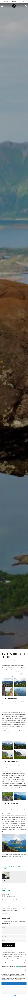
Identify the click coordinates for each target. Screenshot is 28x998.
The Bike (23, 1)
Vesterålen (10, 856)
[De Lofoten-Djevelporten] (8, 682)
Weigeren (14, 988)
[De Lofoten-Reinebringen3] (8, 796)
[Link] (14, 6)
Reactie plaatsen (6, 890)
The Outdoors (5, 1)
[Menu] (2, 6)
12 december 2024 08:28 (10, 896)
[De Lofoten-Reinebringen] (20, 796)
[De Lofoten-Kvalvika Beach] (8, 745)
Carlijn (13, 660)
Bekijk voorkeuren (14, 992)
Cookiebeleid (13, 995)
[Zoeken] (26, 6)
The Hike (14, 1)
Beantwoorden (4, 913)
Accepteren (14, 984)
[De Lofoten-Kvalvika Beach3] (20, 745)
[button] (26, 970)
